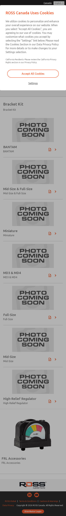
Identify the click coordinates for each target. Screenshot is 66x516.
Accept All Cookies (33, 73)
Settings (33, 83)
